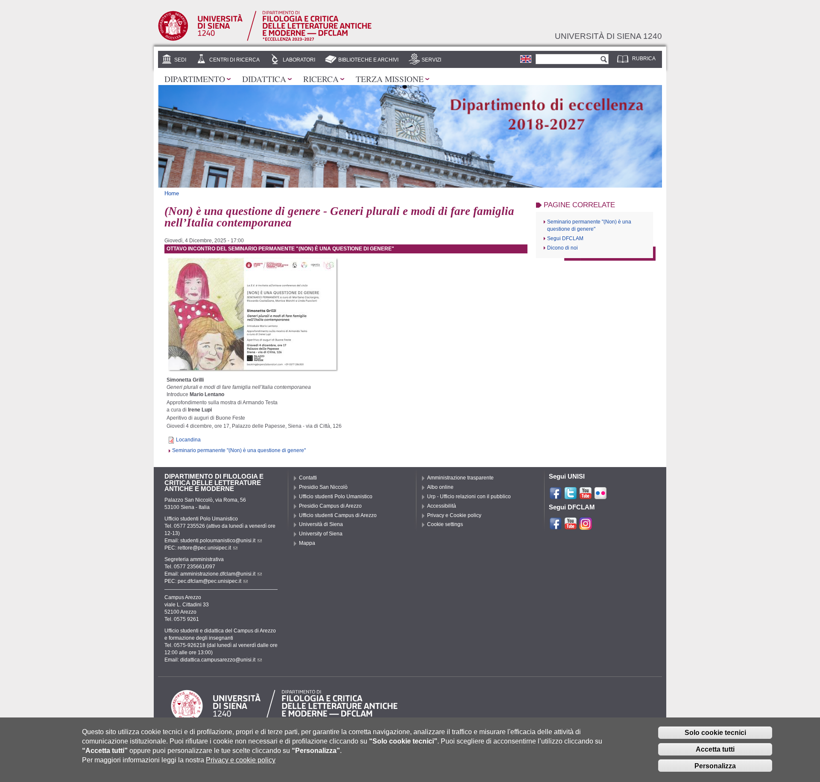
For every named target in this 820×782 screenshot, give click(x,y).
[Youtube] (585, 496)
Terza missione (390, 78)
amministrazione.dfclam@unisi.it (217, 574)
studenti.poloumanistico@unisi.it (217, 541)
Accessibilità (441, 506)
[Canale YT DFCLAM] (570, 526)
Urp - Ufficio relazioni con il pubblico (469, 497)
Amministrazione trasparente (460, 478)
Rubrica (644, 59)
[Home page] (265, 39)
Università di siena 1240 (608, 36)
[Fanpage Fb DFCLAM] (555, 526)
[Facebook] (555, 496)
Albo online (440, 487)
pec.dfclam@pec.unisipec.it (209, 581)
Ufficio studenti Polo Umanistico (335, 497)
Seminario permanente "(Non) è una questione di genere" (239, 450)
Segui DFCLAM (565, 238)
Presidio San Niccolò (323, 487)
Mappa (307, 543)
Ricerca (321, 78)
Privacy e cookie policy (240, 760)
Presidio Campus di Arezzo (330, 506)
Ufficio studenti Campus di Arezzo (338, 515)
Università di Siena (321, 524)
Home (171, 193)
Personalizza (715, 766)
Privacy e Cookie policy (454, 515)
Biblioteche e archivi (368, 60)
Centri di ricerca (234, 60)
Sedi (180, 60)
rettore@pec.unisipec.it (204, 548)
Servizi (431, 60)
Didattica (264, 78)
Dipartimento (194, 78)
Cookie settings (445, 524)
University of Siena (321, 534)
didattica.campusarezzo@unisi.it (217, 660)
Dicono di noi (562, 248)
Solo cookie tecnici (715, 732)
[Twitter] (570, 496)
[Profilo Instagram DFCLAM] (585, 526)
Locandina (188, 440)
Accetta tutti (715, 749)
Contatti (308, 478)
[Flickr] (600, 496)
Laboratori (299, 60)
